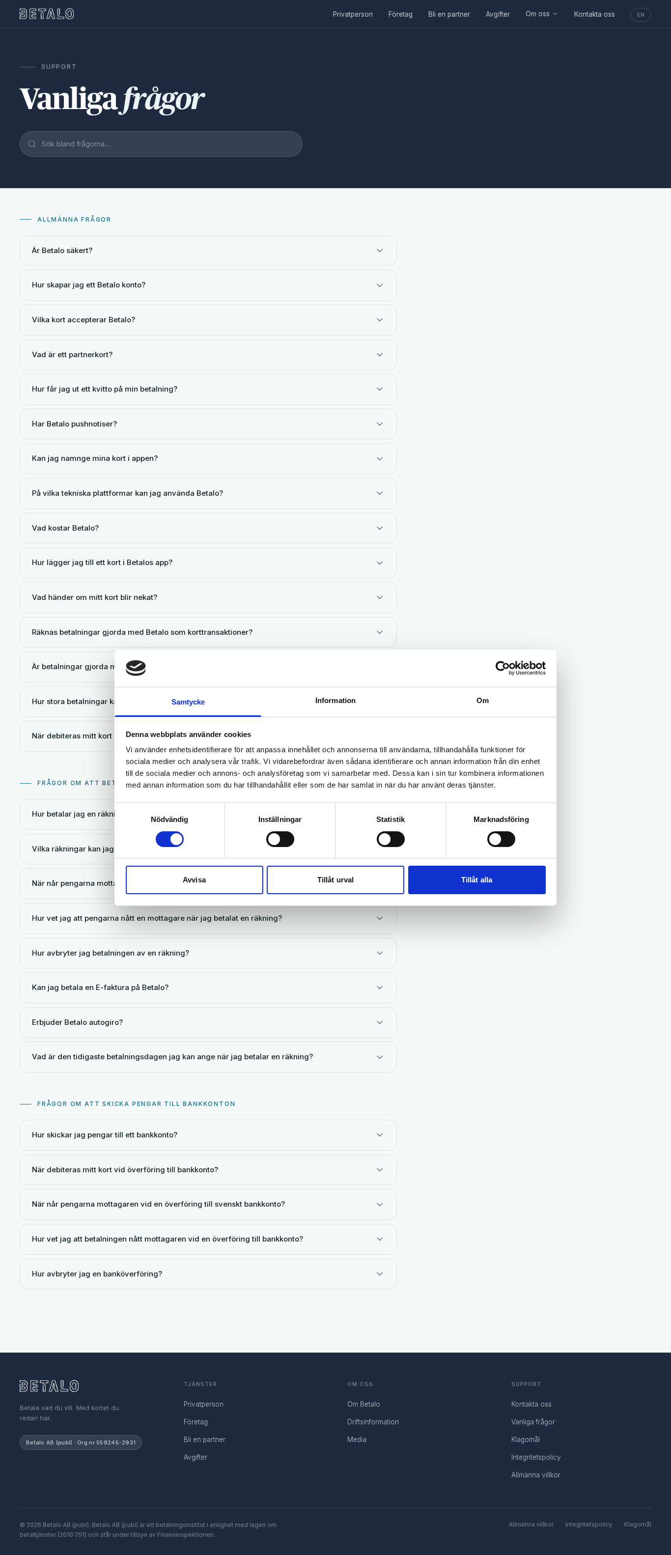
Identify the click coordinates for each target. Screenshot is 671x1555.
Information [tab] (335, 700)
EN (641, 14)
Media (356, 1439)
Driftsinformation (373, 1422)
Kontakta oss (594, 14)
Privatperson (353, 14)
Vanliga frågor (533, 1422)
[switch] (280, 839)
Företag (401, 14)
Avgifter (498, 14)
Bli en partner (449, 14)
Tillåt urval (335, 880)
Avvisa (194, 880)
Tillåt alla (476, 880)
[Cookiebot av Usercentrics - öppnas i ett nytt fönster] (503, 668)
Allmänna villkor (535, 1475)
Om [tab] (482, 700)
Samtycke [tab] (188, 702)
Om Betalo (363, 1404)
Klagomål (525, 1439)
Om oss (538, 14)
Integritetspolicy (536, 1457)
